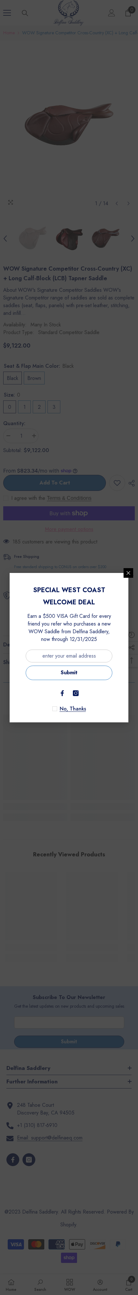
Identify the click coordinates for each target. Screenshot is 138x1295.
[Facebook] (62, 693)
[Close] (128, 573)
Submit (69, 672)
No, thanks (73, 708)
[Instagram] (75, 693)
